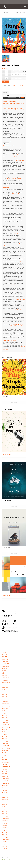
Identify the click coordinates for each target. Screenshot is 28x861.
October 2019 (5, 781)
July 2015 (4, 844)
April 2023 (4, 715)
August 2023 (5, 708)
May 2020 (4, 769)
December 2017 (5, 818)
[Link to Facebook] (21, 858)
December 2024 (5, 680)
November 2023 (6, 703)
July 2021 (4, 752)
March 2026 (4, 656)
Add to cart (6, 81)
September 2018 (6, 802)
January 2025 (5, 678)
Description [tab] (5, 92)
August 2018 (5, 804)
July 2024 (4, 689)
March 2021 (4, 759)
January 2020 (5, 776)
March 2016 (4, 834)
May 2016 (4, 830)
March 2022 (4, 738)
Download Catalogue (19, 0)
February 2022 (5, 740)
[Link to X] (23, 858)
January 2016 (5, 837)
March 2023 (4, 717)
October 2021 (5, 747)
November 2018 (6, 799)
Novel (3, 87)
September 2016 (6, 829)
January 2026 (5, 659)
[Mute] (20, 97)
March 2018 (4, 813)
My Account (8, 0)
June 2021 (4, 754)
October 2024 (5, 684)
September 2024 (6, 685)
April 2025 (4, 673)
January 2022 (5, 741)
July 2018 (4, 806)
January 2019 (5, 797)
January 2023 (5, 720)
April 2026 (4, 654)
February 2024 (5, 698)
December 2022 (5, 722)
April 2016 (4, 832)
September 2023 (6, 706)
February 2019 (5, 795)
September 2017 (6, 822)
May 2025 (4, 672)
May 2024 (4, 692)
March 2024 (4, 696)
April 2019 (4, 792)
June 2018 (4, 808)
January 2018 (5, 816)
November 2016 (6, 827)
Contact (18, 2)
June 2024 (4, 691)
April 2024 (4, 694)
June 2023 (4, 712)
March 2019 (4, 794)
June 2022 (4, 733)
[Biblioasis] (11, 6)
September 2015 (6, 843)
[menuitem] (21, 6)
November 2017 (6, 820)
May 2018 (4, 809)
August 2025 (5, 668)
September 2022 (6, 727)
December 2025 (5, 661)
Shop (13, 0)
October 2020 (5, 764)
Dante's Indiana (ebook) (16, 74)
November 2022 (6, 724)
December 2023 (5, 701)
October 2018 (5, 801)
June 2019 (4, 788)
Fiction (19, 85)
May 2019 (4, 790)
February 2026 (5, 658)
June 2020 (4, 768)
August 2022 (5, 729)
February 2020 (5, 775)
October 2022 (5, 726)
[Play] (4, 97)
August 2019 (5, 785)
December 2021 (5, 743)
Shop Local (6, 143)
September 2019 (6, 783)
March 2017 (4, 825)
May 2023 (4, 713)
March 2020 (4, 773)
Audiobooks (15, 85)
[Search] (21, 6)
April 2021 (4, 757)
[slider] (23, 98)
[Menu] (24, 6)
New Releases (22, 85)
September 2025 (6, 666)
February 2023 (5, 719)
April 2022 (4, 736)
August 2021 (5, 750)
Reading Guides (12, 2)
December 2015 (5, 839)
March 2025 (4, 675)
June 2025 (4, 670)
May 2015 (4, 846)
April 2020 (4, 771)
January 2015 (5, 850)
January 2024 (5, 699)
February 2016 (5, 836)
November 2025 (6, 663)
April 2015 (4, 848)
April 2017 (4, 823)
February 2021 (5, 761)
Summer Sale (6, 87)
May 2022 (4, 734)
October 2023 (5, 705)
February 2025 (5, 677)
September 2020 (6, 766)
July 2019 (4, 787)
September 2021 (6, 748)
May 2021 (4, 755)
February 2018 (5, 815)
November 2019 (6, 780)
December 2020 (5, 762)
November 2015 (6, 841)
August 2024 (5, 687)
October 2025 (5, 665)
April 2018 (4, 811)
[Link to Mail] (25, 858)
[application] (14, 98)
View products (14, 402)
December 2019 (5, 778)
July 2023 (4, 710)
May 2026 (4, 652)
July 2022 (4, 731)
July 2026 (4, 651)
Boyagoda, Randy (15, 87)
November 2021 (6, 745)
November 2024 (6, 682)
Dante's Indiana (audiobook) (17, 78)
